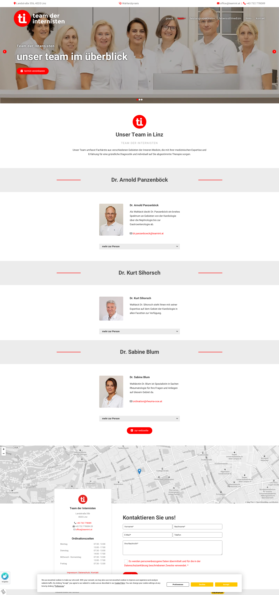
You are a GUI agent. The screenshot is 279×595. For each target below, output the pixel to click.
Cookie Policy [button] (120, 583)
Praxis (169, 18)
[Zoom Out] (3, 453)
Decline (202, 585)
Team (181, 18)
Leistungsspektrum (201, 18)
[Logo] (43, 18)
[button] (33, 71)
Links (249, 18)
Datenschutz (84, 572)
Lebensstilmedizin (230, 18)
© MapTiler (249, 502)
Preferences (178, 585)
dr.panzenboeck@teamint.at (148, 233)
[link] (179, 18)
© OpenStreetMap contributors (266, 502)
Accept (226, 585)
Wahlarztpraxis (130, 3)
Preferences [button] (59, 586)
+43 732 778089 (84, 523)
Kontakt (260, 18)
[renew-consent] (3, 591)
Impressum (72, 572)
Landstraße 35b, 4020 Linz (31, 3)
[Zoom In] (3, 449)
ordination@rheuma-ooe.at (147, 401)
